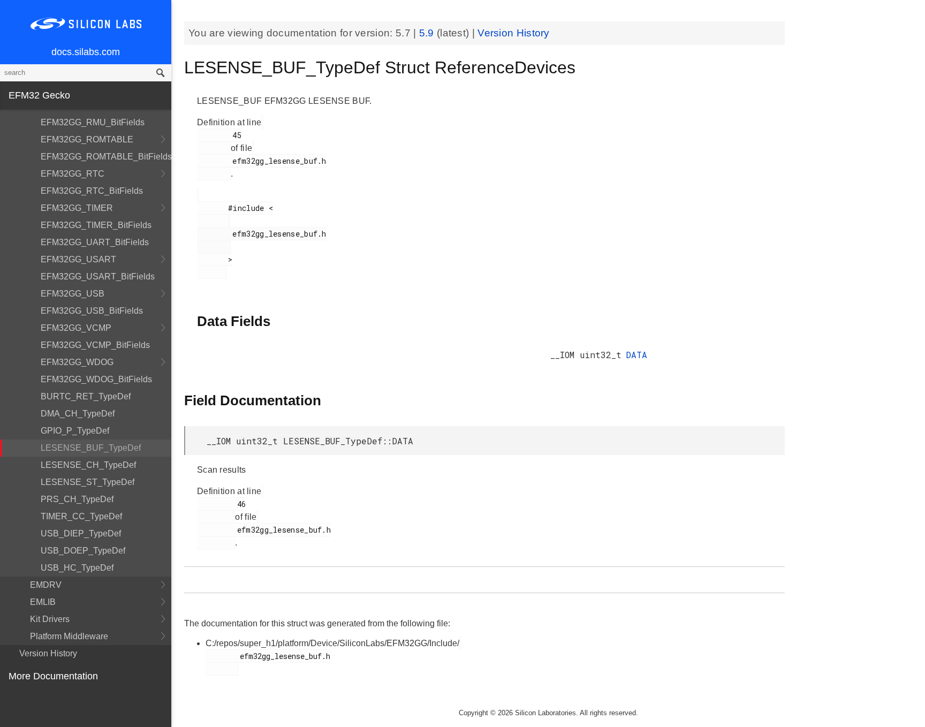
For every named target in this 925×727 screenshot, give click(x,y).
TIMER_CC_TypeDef (81, 516)
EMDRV (46, 584)
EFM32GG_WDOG (77, 362)
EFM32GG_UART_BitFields (95, 242)
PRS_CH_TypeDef (77, 499)
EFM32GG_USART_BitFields (98, 276)
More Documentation (53, 676)
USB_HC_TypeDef (77, 567)
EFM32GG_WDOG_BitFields (96, 379)
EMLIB (43, 602)
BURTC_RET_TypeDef (86, 396)
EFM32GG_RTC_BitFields (92, 190)
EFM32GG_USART (78, 259)
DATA (636, 354)
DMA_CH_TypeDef (78, 413)
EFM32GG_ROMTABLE (87, 139)
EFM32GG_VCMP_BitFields (95, 345)
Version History (48, 653)
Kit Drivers (50, 619)
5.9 (428, 33)
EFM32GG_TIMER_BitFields (96, 225)
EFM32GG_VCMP (76, 327)
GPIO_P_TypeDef (75, 430)
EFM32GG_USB (72, 293)
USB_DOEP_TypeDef (83, 550)
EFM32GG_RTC (72, 173)
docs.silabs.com (85, 52)
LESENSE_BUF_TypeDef (91, 447)
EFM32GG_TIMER (77, 208)
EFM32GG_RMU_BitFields (93, 122)
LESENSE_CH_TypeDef (88, 464)
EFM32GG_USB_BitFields (92, 310)
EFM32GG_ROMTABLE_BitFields (106, 156)
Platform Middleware (69, 636)
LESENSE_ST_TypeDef (87, 482)
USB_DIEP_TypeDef (81, 533)
